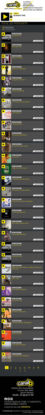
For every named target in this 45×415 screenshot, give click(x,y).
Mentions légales (37, 412)
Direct (16, 13)
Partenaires (11, 404)
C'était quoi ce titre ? (16, 402)
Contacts (35, 402)
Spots (23, 404)
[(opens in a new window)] (5, 399)
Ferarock (25, 407)
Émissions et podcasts (32, 8)
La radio (26, 2)
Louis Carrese (27, 412)
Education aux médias (32, 10)
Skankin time (19, 16)
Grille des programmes (28, 5)
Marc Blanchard (26, 411)
